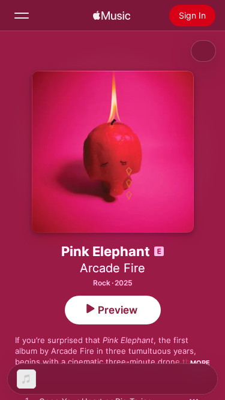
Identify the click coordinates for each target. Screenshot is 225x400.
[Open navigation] (21, 15)
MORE (200, 363)
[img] (111, 15)
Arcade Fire (112, 268)
